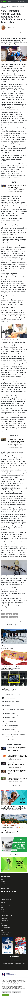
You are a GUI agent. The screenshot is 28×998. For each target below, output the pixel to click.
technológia (13, 617)
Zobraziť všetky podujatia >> (14, 739)
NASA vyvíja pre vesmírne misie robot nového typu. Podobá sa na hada (13, 646)
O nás (2, 879)
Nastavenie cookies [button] (7, 992)
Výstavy (2, 923)
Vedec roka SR (4, 925)
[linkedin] (25, 32)
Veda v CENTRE (4, 918)
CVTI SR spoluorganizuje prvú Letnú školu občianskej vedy (12, 831)
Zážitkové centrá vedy (5, 905)
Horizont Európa (6, 99)
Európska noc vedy (5, 929)
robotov (3, 74)
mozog (9, 614)
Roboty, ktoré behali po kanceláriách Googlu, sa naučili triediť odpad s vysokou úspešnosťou (16, 442)
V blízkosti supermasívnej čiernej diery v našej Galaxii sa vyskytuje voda (16, 764)
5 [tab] (17, 954)
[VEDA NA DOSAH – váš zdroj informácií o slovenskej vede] (5, 1)
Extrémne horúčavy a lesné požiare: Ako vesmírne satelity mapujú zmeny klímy (17, 756)
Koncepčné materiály (5, 912)
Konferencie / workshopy (6, 932)
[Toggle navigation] (26, 1)
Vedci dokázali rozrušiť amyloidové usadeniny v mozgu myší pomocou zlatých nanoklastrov (17, 749)
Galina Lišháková (11, 26)
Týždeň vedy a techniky (6, 927)
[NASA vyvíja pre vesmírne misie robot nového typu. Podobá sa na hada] (14, 636)
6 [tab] (19, 954)
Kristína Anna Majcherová (19, 774)
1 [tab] (9, 954)
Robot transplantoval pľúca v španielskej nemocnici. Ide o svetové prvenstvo (17, 187)
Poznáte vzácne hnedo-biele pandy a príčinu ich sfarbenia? (17, 778)
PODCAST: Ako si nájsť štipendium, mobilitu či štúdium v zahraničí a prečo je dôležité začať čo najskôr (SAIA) (13, 807)
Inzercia (2, 884)
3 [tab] (13, 954)
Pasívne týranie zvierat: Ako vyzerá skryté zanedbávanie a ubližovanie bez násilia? (17, 772)
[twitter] (20, 32)
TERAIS (3, 97)
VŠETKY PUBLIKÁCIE (14, 956)
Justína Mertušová (18, 781)
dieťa (3, 614)
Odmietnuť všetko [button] (17, 992)
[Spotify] (4, 892)
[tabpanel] (7, 945)
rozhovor (4, 617)
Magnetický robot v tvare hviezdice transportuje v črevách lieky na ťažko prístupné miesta (13, 667)
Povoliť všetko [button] (5, 995)
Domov (2, 6)
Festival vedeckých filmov (6, 921)
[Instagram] (12, 892)
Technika (8, 6)
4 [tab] (15, 954)
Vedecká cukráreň (4, 920)
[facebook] (22, 32)
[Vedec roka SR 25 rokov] (20, 945)
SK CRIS (2, 909)
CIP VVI (2, 911)
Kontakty (3, 881)
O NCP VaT (3, 902)
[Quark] (7, 945)
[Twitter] (7, 892)
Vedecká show (4, 930)
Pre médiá (3, 883)
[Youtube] (2, 892)
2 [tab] (11, 954)
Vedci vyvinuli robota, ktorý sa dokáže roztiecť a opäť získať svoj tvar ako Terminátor (14, 688)
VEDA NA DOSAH (18, 191)
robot (15, 614)
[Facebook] (9, 892)
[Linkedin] (15, 892)
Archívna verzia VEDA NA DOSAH (9, 896)
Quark (2, 907)
